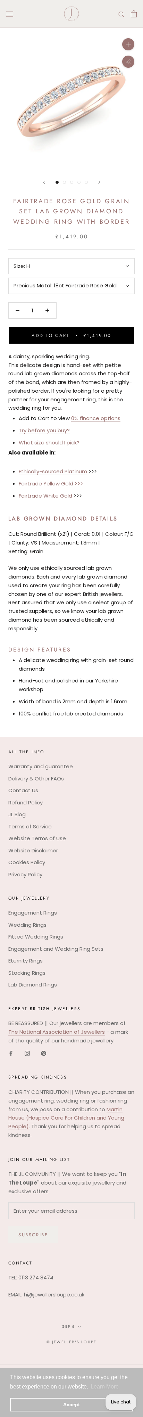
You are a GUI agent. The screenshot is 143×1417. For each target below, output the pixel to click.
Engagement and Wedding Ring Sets (55, 948)
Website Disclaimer (33, 850)
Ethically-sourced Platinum (53, 471)
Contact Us (23, 790)
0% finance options (95, 418)
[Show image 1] (57, 182)
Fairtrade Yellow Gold (46, 483)
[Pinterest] (43, 1053)
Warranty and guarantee (40, 766)
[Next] (99, 182)
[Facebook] (11, 1053)
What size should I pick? (49, 442)
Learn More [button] (105, 1387)
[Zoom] (128, 44)
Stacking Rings (26, 972)
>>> (78, 483)
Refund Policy (25, 802)
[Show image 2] (64, 182)
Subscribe (33, 1234)
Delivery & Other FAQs (36, 778)
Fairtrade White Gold (45, 495)
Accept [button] (71, 1404)
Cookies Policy (26, 862)
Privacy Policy (25, 874)
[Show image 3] (71, 182)
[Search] (121, 14)
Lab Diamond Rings (32, 984)
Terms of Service (30, 826)
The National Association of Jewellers (56, 1031)
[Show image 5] (86, 182)
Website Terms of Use (37, 838)
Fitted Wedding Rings (35, 936)
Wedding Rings (27, 924)
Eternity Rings (25, 960)
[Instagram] (27, 1053)
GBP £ (68, 1326)
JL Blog (17, 814)
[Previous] (44, 182)
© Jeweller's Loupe (72, 1342)
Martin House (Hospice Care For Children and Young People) (66, 1118)
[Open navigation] (9, 14)
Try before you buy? (44, 430)
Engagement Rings (32, 912)
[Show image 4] (79, 182)
